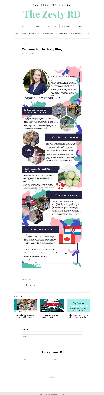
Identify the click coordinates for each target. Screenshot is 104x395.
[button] (88, 33)
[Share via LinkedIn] (30, 285)
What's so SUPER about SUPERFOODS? (50, 316)
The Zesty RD (52, 13)
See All (88, 296)
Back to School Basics (61, 33)
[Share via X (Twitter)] (26, 285)
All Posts (16, 33)
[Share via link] (34, 285)
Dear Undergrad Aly (47, 33)
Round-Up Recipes (76, 33)
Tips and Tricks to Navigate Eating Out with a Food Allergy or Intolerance (25, 316)
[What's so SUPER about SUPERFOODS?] (52, 305)
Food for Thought (34, 33)
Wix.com (63, 394)
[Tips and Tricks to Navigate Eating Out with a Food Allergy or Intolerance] (25, 305)
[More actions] (81, 44)
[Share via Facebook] (22, 285)
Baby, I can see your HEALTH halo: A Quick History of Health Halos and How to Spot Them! (78, 316)
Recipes (24, 33)
